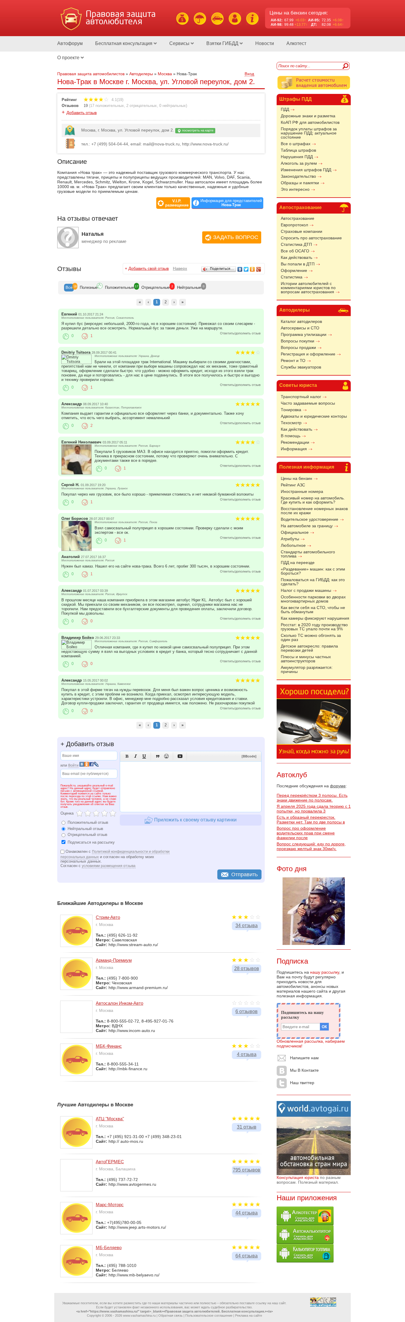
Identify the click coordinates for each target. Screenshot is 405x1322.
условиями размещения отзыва (108, 866)
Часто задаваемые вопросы (308, 403)
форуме (338, 785)
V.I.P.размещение (177, 203)
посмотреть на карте (197, 130)
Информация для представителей (231, 203)
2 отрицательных (141, 105)
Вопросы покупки (297, 341)
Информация (294, 448)
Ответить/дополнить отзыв (240, 333)
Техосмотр (291, 422)
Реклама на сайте (248, 1315)
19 (86, 105)
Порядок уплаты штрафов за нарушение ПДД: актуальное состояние (309, 133)
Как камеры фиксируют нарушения (315, 618)
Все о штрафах (295, 143)
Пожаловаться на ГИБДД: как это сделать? (313, 581)
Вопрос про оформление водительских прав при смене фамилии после (306, 833)
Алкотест (296, 43)
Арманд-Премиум (114, 960)
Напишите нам (304, 1057)
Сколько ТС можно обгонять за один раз (311, 637)
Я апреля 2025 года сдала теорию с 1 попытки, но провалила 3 (314, 808)
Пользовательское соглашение (208, 1315)
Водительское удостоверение (309, 519)
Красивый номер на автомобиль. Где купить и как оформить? (313, 500)
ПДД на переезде (298, 562)
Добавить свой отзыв (148, 268)
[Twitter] (246, 269)
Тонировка (291, 409)
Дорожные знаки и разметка (308, 115)
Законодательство (298, 176)
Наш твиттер (302, 1082)
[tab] (69, 287)
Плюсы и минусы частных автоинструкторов (306, 658)
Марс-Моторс (110, 1204)
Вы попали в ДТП (298, 264)
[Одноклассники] (252, 269)
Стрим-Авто (108, 917)
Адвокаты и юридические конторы (314, 416)
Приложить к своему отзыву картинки (195, 819)
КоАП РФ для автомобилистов (310, 122)
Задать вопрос (235, 237)
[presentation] (69, 287)
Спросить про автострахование (311, 237)
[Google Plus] (259, 269)
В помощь (290, 435)
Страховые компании (301, 231)
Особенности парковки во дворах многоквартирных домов (313, 599)
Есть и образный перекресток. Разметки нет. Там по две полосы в (311, 819)
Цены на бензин (296, 478)
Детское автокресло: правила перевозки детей (309, 648)
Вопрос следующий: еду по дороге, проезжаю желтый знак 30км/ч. (311, 846)
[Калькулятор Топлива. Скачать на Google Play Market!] (305, 1261)
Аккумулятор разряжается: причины (307, 669)
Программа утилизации (303, 334)
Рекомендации (295, 442)
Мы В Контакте (304, 1070)
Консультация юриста (298, 1177)
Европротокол (294, 224)
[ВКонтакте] (240, 269)
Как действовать (296, 257)
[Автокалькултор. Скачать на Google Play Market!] (305, 1242)
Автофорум (70, 43)
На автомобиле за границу (307, 525)
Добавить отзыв (81, 112)
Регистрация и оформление (308, 354)
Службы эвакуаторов (301, 367)
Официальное (295, 532)
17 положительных (107, 105)
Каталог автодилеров (301, 321)
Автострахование (300, 207)
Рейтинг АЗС (293, 485)
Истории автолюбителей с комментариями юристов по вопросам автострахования (308, 287)
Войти (73, 765)
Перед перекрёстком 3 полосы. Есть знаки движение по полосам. (312, 797)
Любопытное (293, 545)
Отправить (244, 874)
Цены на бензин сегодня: (299, 13)
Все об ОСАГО (295, 251)
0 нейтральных (172, 105)
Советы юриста (298, 385)
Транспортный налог (301, 396)
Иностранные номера (302, 491)
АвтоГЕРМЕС (110, 1161)
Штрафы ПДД (295, 99)
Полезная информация (306, 466)
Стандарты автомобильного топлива (308, 553)
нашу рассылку (324, 972)
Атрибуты (290, 538)
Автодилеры (294, 310)
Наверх (180, 268)
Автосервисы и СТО (300, 328)
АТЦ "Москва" (110, 1118)
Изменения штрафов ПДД (306, 169)
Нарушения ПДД (297, 156)
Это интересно (295, 189)
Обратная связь (170, 1315)
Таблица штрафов (298, 150)
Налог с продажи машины (306, 590)
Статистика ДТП (296, 244)
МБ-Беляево (109, 1247)
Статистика (291, 277)
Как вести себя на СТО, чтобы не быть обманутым (313, 609)
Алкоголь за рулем (299, 163)
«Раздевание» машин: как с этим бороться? (313, 571)
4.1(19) (116, 99)
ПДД (285, 109)
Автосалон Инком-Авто (119, 1003)
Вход (249, 73)
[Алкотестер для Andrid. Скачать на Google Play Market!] (305, 1223)
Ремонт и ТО (293, 360)
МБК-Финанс (109, 1046)
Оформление (294, 270)
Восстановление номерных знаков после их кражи (314, 510)
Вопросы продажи (298, 347)
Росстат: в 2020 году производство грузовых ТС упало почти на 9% (314, 626)
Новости (264, 43)
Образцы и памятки (300, 182)
